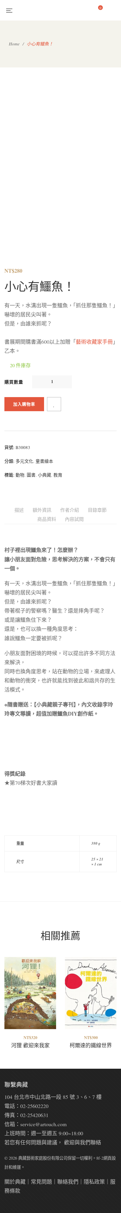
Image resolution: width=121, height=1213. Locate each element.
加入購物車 (24, 404)
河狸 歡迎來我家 (30, 1045)
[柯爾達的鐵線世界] (91, 993)
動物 (20, 475)
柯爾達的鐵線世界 (91, 1045)
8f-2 (99, 1158)
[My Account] (114, 10)
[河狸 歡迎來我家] (30, 993)
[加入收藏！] (54, 404)
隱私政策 (94, 1181)
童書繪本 (44, 461)
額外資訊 (42, 510)
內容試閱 (74, 519)
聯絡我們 (67, 1181)
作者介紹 (69, 510)
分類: (9, 461)
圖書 (31, 475)
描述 (19, 510)
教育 (57, 475)
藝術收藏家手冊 (94, 341)
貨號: (9, 447)
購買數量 (13, 382)
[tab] (19, 510)
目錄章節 (97, 510)
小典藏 (44, 475)
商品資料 (46, 519)
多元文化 (24, 461)
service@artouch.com (43, 1124)
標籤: (9, 475)
